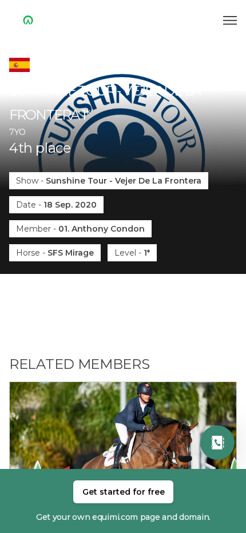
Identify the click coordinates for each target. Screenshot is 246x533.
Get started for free (123, 492)
